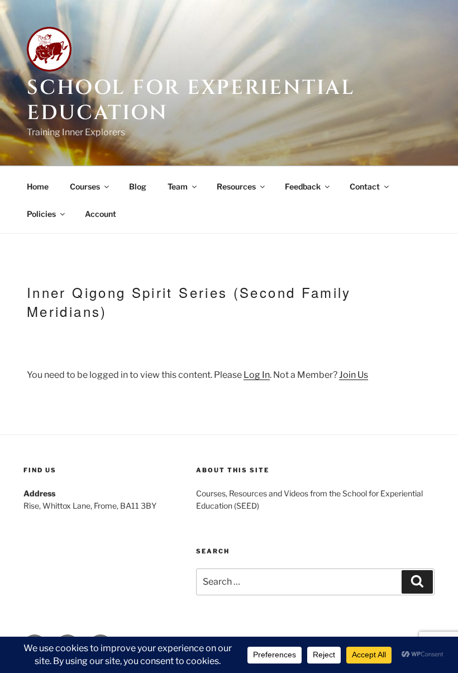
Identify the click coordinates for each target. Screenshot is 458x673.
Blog (137, 186)
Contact (365, 186)
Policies (41, 214)
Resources (236, 186)
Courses (85, 186)
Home (38, 186)
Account (100, 214)
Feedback (303, 186)
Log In (257, 374)
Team (178, 186)
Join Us (353, 374)
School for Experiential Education (191, 100)
